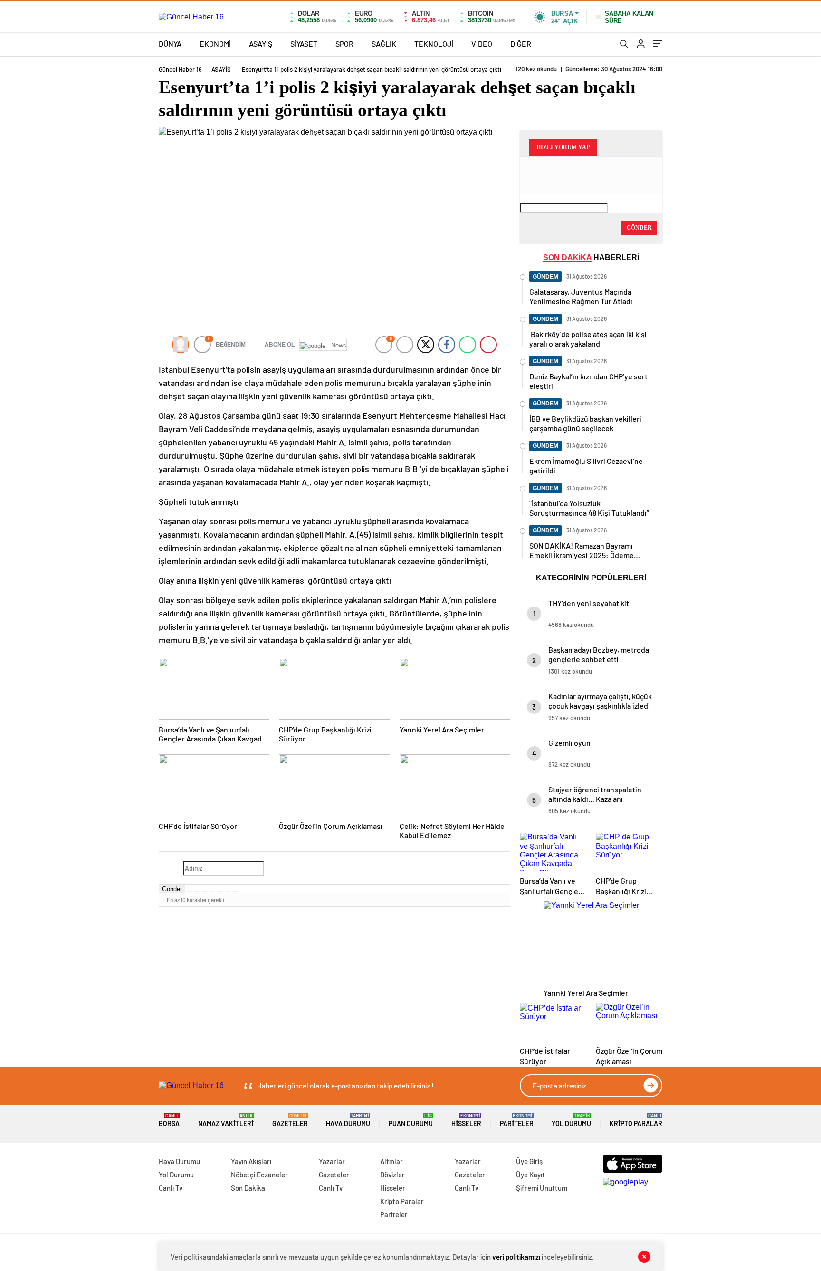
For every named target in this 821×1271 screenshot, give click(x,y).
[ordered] (212, 891)
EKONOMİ (215, 43)
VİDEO (481, 43)
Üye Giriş (529, 1161)
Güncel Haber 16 (180, 69)
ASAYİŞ (260, 43)
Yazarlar (332, 1161)
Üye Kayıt (530, 1174)
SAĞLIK (384, 43)
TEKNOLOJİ (433, 43)
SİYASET (303, 43)
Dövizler (392, 1174)
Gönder (172, 889)
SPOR (344, 43)
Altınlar (391, 1161)
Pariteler (517, 1120)
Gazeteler (290, 1120)
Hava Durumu (348, 1120)
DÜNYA (170, 43)
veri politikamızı (516, 1256)
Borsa (169, 1120)
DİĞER (520, 43)
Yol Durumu (571, 1120)
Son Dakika (248, 1188)
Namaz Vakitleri (226, 1120)
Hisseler (466, 1120)
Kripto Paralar (636, 1120)
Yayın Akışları (251, 1161)
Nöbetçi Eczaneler (259, 1174)
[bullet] (220, 891)
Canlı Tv (170, 1188)
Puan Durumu (411, 1120)
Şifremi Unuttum (541, 1188)
